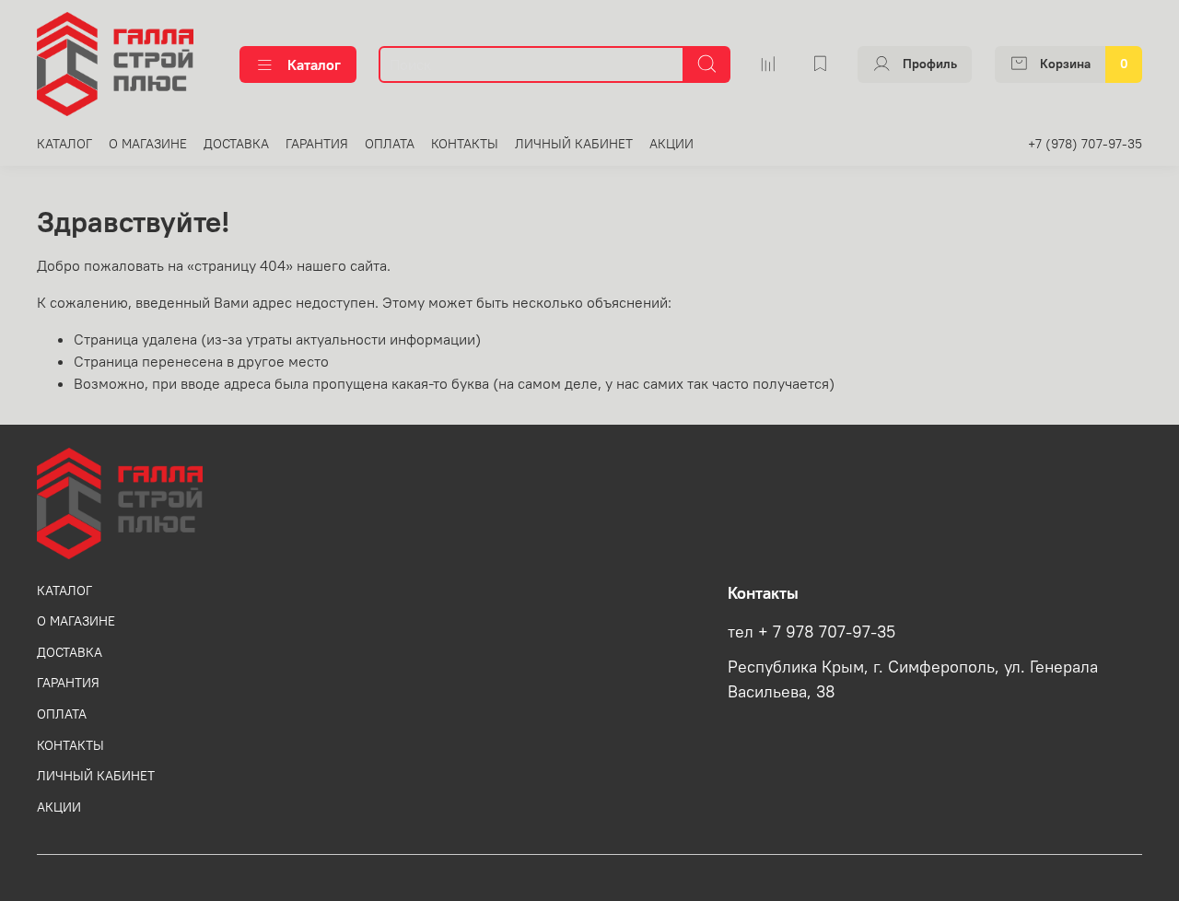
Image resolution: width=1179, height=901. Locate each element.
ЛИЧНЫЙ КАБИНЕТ (574, 143)
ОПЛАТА (389, 143)
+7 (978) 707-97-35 (1085, 143)
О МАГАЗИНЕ (148, 143)
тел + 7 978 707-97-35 (811, 632)
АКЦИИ (671, 143)
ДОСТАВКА (236, 143)
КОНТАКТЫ (464, 143)
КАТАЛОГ (64, 143)
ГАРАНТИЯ (317, 143)
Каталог (314, 64)
